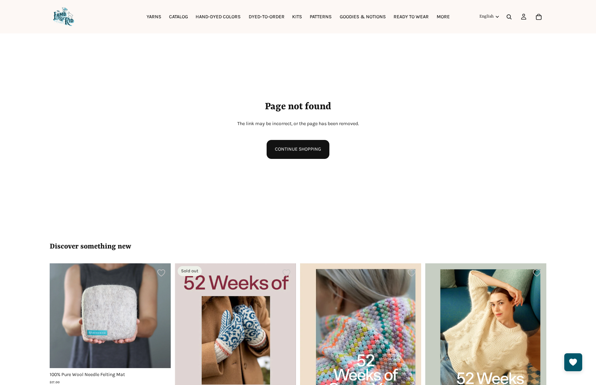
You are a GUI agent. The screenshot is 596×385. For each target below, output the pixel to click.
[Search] (509, 16)
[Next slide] (160, 315)
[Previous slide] (60, 315)
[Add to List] (161, 273)
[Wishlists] (573, 362)
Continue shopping (298, 149)
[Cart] (538, 16)
